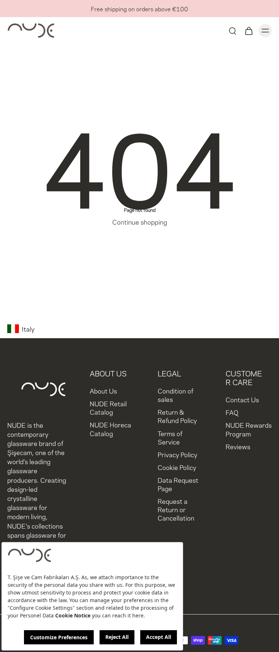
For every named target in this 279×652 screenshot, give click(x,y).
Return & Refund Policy (177, 415)
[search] (232, 30)
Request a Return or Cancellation (176, 509)
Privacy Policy (177, 454)
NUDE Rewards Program (249, 429)
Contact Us (242, 399)
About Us (103, 390)
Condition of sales (175, 394)
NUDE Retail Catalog (108, 407)
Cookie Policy (177, 467)
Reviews (238, 446)
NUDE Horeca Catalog (110, 428)
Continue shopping (139, 221)
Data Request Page (178, 483)
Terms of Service (170, 437)
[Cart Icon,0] (248, 30)
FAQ (232, 412)
